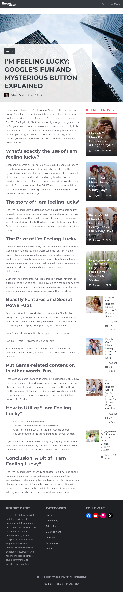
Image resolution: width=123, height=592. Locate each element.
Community (52, 520)
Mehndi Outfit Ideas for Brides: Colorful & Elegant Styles (111, 307)
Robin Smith (18, 95)
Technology (52, 542)
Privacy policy (72, 584)
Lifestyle (50, 537)
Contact (59, 584)
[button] (103, 4)
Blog (10, 51)
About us (48, 584)
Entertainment (53, 531)
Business (50, 515)
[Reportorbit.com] (9, 4)
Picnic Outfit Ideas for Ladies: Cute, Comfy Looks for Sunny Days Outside (110, 394)
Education (51, 526)
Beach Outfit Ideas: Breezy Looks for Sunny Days (110, 348)
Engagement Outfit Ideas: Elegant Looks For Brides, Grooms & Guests (109, 440)
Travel (49, 548)
